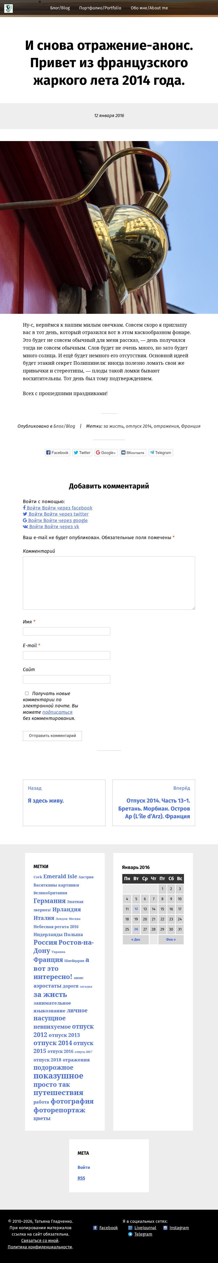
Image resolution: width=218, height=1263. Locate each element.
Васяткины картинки (56, 885)
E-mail (31, 645)
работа (41, 1102)
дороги (70, 986)
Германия (49, 900)
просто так (51, 1084)
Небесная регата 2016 (55, 926)
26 (136, 929)
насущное (49, 1018)
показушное (58, 1075)
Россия (45, 942)
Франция (190, 426)
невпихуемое (52, 1026)
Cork (37, 877)
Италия (43, 917)
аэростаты (47, 985)
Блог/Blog (60, 8)
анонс (78, 978)
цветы (42, 1118)
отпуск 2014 (139, 426)
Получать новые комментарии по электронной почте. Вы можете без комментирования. (50, 706)
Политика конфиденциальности (40, 1247)
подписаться (57, 712)
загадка (86, 986)
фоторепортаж (59, 1109)
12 (136, 909)
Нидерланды (47, 934)
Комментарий (39, 551)
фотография (72, 1100)
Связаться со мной (39, 1240)
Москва (75, 919)
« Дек (135, 939)
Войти (84, 1167)
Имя (29, 622)
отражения (166, 426)
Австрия (86, 877)
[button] (57, 452)
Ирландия (66, 909)
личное (77, 1010)
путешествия (58, 1092)
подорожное (53, 1067)
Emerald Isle (60, 876)
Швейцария (74, 961)
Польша (73, 934)
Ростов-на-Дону (63, 946)
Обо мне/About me (149, 8)
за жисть (113, 426)
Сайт (29, 669)
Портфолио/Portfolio (100, 8)
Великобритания (50, 892)
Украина (58, 952)
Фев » (171, 939)
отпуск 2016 (60, 1051)
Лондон (62, 919)
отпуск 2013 (64, 1035)
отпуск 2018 (47, 1059)
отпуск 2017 (83, 1052)
